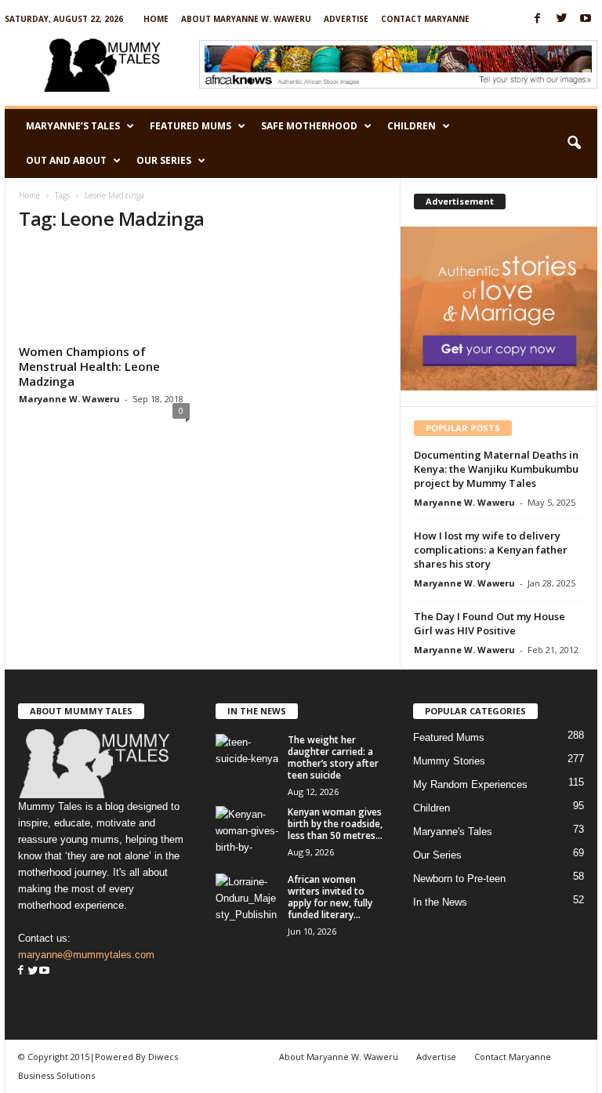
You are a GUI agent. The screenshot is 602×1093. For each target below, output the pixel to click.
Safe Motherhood (309, 126)
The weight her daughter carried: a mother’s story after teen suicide (333, 757)
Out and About (66, 160)
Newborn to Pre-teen (459, 878)
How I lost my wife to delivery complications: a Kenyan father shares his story (491, 549)
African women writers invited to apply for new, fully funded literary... (330, 897)
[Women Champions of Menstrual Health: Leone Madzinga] (104, 292)
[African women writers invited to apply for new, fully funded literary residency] (247, 897)
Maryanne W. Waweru (69, 399)
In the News (440, 902)
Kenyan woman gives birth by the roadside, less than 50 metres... (335, 823)
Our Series (163, 160)
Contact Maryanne (425, 18)
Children (411, 126)
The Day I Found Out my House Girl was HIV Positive (489, 623)
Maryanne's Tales (452, 831)
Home (156, 18)
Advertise (346, 18)
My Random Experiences (470, 784)
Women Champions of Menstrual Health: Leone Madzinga (89, 366)
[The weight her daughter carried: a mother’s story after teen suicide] (247, 757)
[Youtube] (585, 19)
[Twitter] (561, 19)
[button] (574, 143)
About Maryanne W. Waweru (246, 18)
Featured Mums (190, 126)
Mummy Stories (449, 761)
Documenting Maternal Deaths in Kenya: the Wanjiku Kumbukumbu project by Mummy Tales (496, 469)
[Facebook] (537, 19)
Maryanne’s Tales (73, 126)
